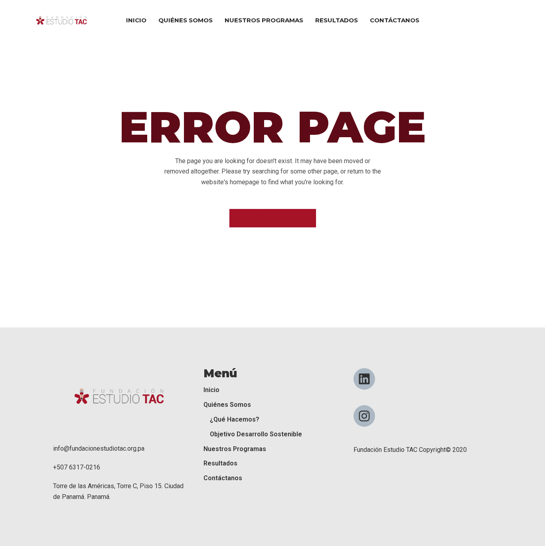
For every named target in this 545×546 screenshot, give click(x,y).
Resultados (220, 463)
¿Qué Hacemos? (234, 419)
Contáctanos (222, 478)
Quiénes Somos (227, 404)
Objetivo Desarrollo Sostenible (256, 434)
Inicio (211, 390)
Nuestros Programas (234, 449)
